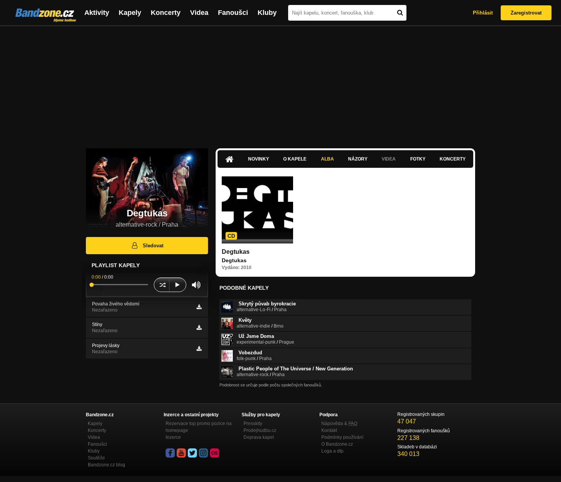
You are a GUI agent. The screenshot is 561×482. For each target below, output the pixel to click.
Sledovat (153, 245)
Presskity (252, 423)
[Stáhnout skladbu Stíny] (199, 327)
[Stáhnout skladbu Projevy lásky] (199, 348)
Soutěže (96, 458)
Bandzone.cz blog (106, 464)
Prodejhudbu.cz (259, 430)
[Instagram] (203, 453)
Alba (327, 159)
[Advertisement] (280, 83)
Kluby (267, 12)
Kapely (130, 12)
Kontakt (329, 430)
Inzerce (173, 437)
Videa (199, 12)
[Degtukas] (257, 207)
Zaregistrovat (526, 13)
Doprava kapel (258, 437)
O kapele (294, 159)
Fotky (418, 159)
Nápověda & (339, 423)
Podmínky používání (342, 437)
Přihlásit (483, 13)
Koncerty (166, 12)
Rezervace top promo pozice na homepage (199, 427)
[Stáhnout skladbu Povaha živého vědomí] (199, 307)
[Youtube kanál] (181, 453)
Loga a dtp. (333, 451)
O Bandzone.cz (337, 444)
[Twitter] (192, 453)
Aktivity (96, 12)
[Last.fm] (214, 453)
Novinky (258, 159)
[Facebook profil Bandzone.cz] (170, 453)
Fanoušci (233, 12)
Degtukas (236, 251)
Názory (358, 159)
